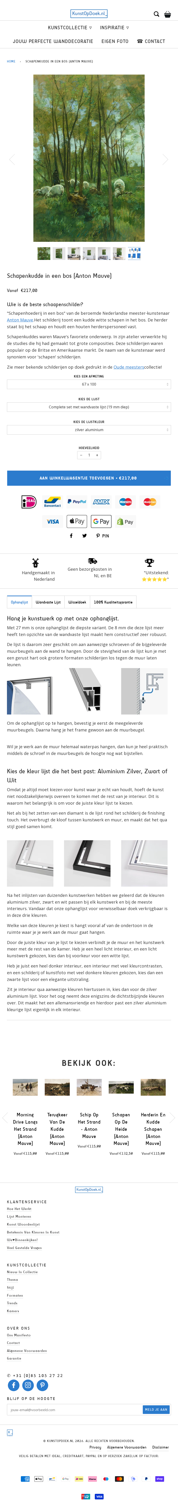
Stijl (10, 1287)
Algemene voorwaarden (27, 1350)
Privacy (95, 1447)
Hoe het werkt (19, 1208)
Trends (12, 1303)
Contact (13, 1343)
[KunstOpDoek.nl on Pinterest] (42, 1386)
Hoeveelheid (89, 448)
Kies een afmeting (89, 376)
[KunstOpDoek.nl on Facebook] (14, 1386)
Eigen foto (115, 41)
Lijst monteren (19, 1216)
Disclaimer (160, 1447)
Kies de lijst (89, 399)
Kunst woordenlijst (23, 1224)
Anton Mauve (20, 320)
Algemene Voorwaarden (126, 1447)
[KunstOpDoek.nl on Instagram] (28, 1386)
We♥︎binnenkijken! (22, 1240)
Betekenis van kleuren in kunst (33, 1232)
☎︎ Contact (151, 41)
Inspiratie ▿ (114, 27)
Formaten (15, 1295)
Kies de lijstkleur (89, 422)
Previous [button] (15, 159)
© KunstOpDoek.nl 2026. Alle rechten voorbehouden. (89, 1441)
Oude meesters (129, 367)
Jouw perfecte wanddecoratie (53, 41)
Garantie (14, 1358)
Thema (12, 1279)
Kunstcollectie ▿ (70, 27)
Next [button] (162, 159)
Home (11, 61)
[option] (89, 158)
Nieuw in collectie (22, 1272)
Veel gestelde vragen (24, 1248)
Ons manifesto (19, 1335)
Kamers (13, 1311)
